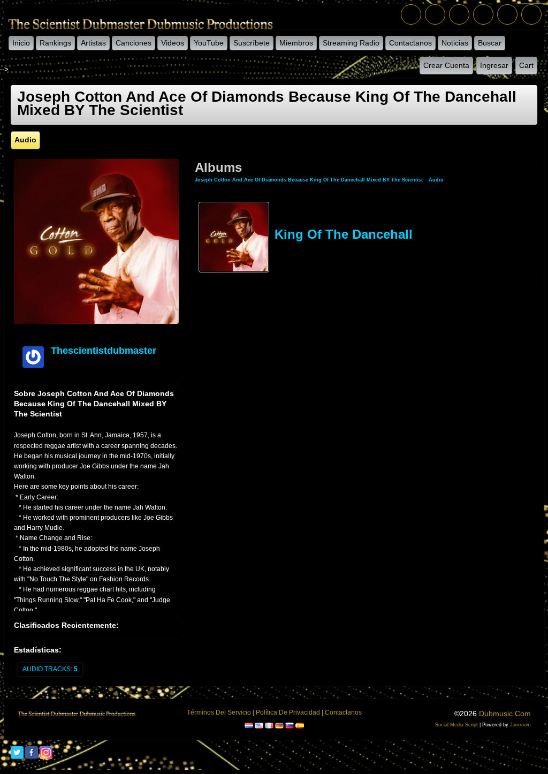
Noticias (455, 43)
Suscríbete (251, 43)
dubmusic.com (505, 713)
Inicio (21, 43)
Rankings (55, 43)
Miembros (296, 43)
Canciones (133, 43)
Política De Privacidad (288, 712)
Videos (172, 43)
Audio (436, 180)
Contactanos (410, 43)
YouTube (209, 43)
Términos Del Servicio (219, 712)
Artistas (93, 43)
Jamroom (520, 724)
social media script (456, 724)
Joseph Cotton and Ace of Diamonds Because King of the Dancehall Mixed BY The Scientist (309, 180)
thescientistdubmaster (103, 350)
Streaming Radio (351, 43)
